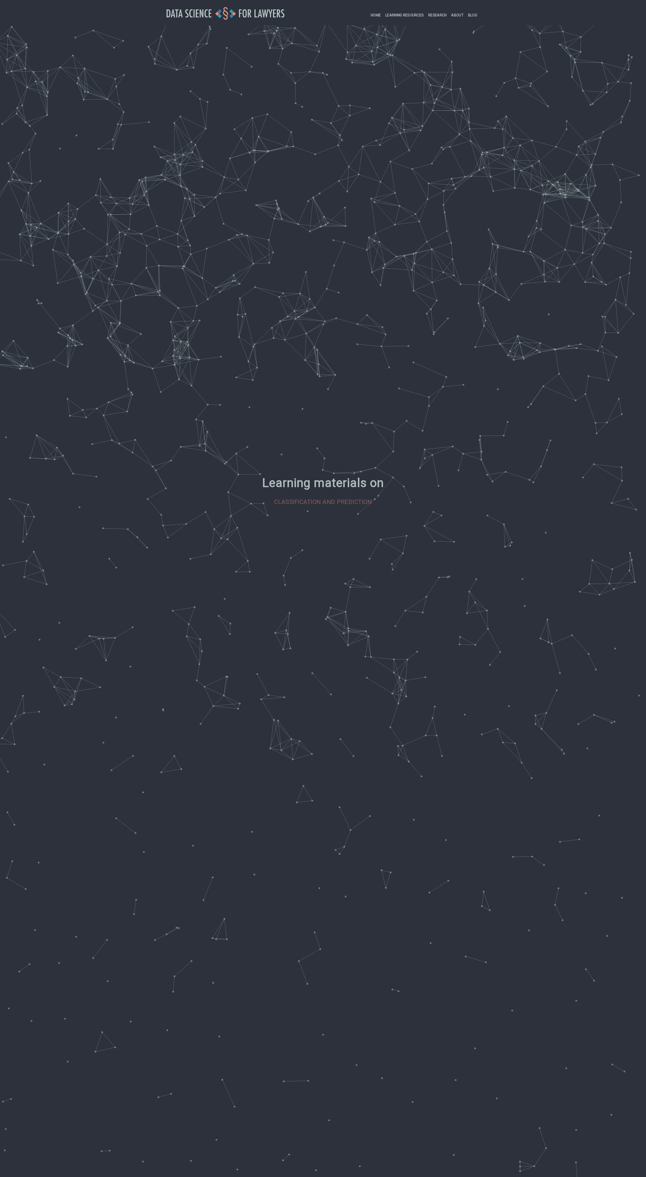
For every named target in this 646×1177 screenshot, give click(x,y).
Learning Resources (404, 15)
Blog (472, 15)
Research (437, 15)
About (457, 15)
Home (376, 15)
